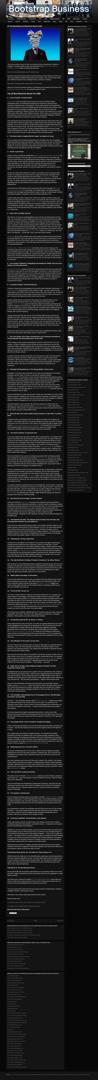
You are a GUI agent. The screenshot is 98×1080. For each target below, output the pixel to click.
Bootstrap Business (13, 1074)
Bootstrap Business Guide (74, 382)
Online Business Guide (73, 450)
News (30, 1074)
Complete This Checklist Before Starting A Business (24, 906)
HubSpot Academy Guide (74, 475)
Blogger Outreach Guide (74, 404)
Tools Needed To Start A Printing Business (16, 1060)
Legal (27, 1074)
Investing (25, 21)
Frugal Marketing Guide (12, 985)
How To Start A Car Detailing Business (15, 1053)
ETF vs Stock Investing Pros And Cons (16, 958)
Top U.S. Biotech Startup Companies (15, 987)
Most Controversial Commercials (14, 989)
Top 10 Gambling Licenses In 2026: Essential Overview (19, 928)
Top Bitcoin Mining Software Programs (15, 982)
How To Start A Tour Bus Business (15, 1064)
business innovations (51, 797)
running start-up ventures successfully (20, 631)
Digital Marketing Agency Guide (75, 460)
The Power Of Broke (47, 446)
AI (74, 1074)
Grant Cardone (25, 502)
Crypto (33, 21)
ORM (68, 18)
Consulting (11, 18)
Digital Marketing (21, 18)
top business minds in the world (17, 89)
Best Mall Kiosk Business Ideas (14, 1024)
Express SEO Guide (73, 442)
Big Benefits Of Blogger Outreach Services (16, 1020)
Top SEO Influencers (12, 1003)
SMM (68, 1074)
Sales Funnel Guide (72, 412)
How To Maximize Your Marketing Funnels (16, 996)
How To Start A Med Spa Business (15, 1055)
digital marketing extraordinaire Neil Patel (46, 155)
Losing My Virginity (19, 304)
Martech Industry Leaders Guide (76, 394)
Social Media (32, 18)
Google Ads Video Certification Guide (77, 480)
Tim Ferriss (31, 475)
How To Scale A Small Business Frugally (16, 963)
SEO (46, 18)
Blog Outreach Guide (73, 447)
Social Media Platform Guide (75, 440)
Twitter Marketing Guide (73, 417)
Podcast (40, 1074)
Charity (81, 1074)
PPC (40, 18)
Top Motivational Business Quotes (15, 1050)
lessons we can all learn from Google (36, 743)
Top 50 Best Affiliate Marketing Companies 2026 (81, 298)
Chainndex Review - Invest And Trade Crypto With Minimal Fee (81, 264)
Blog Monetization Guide (74, 392)
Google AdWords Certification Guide (76, 477)
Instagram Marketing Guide (74, 432)
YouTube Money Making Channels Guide (78, 462)
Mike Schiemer (22, 1074)
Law (86, 21)
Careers (77, 1074)
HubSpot (16, 377)
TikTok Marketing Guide (73, 437)
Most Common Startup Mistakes (14, 999)
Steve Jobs (10, 236)
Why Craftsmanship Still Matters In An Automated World (19, 932)
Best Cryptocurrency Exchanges (14, 947)
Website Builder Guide (73, 389)
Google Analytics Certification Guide (76, 482)
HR (66, 21)
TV (43, 1074)
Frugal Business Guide (73, 457)
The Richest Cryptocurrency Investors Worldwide (18, 956)
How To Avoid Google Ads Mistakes (15, 966)
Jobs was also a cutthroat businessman (19, 248)
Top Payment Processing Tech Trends (15, 992)
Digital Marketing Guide (73, 397)
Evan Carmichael (31, 776)
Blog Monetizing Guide (12, 1008)
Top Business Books (12, 1001)
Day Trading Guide (11, 1010)
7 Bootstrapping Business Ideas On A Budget (17, 937)
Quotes (50, 1074)
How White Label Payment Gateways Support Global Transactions (80, 60)
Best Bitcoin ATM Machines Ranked (15, 944)
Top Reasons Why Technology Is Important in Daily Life (19, 930)
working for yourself (44, 583)
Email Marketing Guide (73, 399)
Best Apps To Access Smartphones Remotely (17, 952)
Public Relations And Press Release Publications (18, 968)
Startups (10, 21)
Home (35, 920)
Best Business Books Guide (74, 455)
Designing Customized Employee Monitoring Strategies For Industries (82, 50)
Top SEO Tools (10, 1029)
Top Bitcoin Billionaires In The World (15, 954)
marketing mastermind (41, 406)
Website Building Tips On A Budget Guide (78, 485)
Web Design (76, 18)
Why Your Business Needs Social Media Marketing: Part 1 (82, 368)
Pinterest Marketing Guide (74, 430)
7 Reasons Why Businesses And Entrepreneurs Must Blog (82, 29)
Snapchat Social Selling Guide (75, 427)
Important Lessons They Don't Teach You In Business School (26, 902)
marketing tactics (46, 176)
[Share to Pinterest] (16, 913)
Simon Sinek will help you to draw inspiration (26, 425)
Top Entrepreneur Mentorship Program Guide (79, 487)
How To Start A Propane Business (14, 1043)
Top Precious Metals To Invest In (14, 994)
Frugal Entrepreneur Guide (74, 384)
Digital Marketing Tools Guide (75, 407)
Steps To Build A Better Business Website (16, 1013)
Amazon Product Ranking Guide (14, 980)
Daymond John (42, 458)
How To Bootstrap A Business (14, 1027)
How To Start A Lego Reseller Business (16, 1036)
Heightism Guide (72, 467)
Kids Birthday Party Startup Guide (15, 1039)
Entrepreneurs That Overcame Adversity (16, 1041)
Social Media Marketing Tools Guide (76, 409)
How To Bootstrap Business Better (15, 1057)
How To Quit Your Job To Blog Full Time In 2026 (81, 327)
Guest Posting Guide (73, 470)
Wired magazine (42, 700)
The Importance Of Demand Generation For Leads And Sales (82, 307)
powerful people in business (48, 658)
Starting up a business (14, 269)
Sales (54, 21)
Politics (71, 1074)
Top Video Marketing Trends (13, 1006)
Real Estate (47, 21)
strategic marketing (36, 202)
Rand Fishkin (11, 101)
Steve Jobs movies (34, 230)
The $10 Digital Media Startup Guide (77, 387)
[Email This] (10, 913)
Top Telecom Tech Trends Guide (76, 445)
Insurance (79, 21)
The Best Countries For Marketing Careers (16, 1034)
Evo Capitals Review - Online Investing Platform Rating (81, 254)
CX (36, 1074)
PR (63, 18)
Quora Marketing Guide (73, 419)
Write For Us (55, 1074)
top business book (15, 768)
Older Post (60, 920)
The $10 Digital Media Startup (41, 879)
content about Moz (54, 126)
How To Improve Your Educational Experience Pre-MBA (82, 358)
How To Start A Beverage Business (15, 1048)
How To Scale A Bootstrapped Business (16, 1062)
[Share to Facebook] (14, 913)
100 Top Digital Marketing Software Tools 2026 (80, 119)
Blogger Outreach (54, 18)
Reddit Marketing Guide (73, 422)
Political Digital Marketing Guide (75, 490)
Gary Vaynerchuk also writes (26, 550)
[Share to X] (13, 913)
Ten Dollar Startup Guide (12, 975)
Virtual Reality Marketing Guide (75, 415)
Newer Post (10, 920)
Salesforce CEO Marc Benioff (41, 388)
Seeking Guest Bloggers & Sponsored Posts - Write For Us (82, 88)
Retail (60, 21)
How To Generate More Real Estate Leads (16, 1015)
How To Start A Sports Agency (14, 1046)
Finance (18, 21)
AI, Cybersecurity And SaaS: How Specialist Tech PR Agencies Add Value (23, 935)
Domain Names (62, 1074)
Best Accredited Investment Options (15, 949)
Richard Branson (22, 685)
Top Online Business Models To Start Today (17, 1022)
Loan (71, 21)
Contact (85, 18)
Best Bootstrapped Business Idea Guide (77, 452)
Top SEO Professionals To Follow (14, 1018)
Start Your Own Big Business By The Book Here (23, 72)
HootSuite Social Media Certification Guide (78, 472)
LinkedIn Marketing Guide (74, 435)
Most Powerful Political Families (14, 1032)
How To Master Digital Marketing (14, 961)
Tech (39, 21)
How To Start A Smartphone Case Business (17, 1067)
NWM (33, 1074)
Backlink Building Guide (73, 402)
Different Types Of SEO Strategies (15, 978)
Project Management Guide (74, 465)
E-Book (46, 1074)
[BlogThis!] (11, 913)
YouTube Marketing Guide (74, 425)
